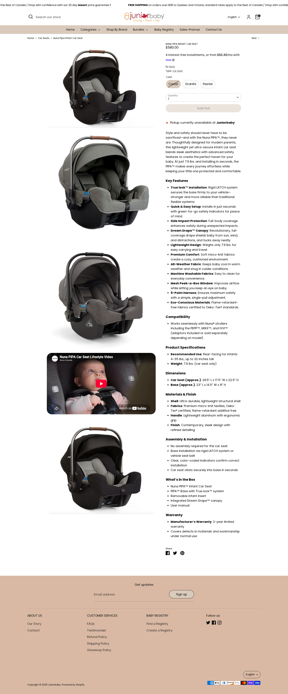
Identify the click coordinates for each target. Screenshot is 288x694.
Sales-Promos (190, 30)
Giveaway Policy (99, 650)
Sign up (181, 594)
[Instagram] (220, 623)
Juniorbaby (54, 684)
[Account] (248, 17)
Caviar (173, 84)
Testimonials (96, 630)
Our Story (34, 624)
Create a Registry (159, 630)
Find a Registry (157, 624)
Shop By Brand (116, 30)
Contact (33, 630)
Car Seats (43, 38)
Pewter (208, 84)
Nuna (172, 66)
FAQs (90, 624)
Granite (190, 84)
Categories (88, 30)
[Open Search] (30, 16)
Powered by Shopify (73, 684)
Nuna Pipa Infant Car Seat (68, 38)
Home (70, 30)
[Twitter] (208, 623)
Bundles (139, 30)
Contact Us (214, 30)
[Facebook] (214, 623)
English (232, 17)
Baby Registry (164, 30)
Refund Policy (97, 637)
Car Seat (177, 71)
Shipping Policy (98, 643)
